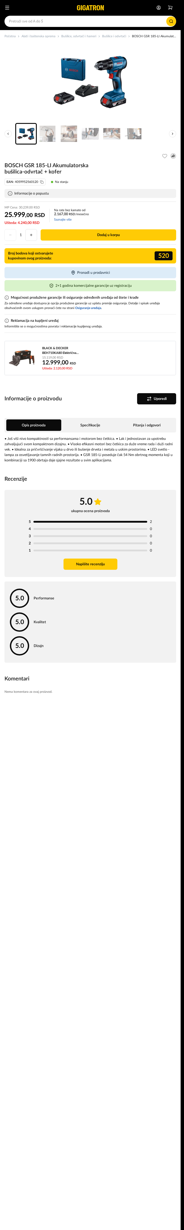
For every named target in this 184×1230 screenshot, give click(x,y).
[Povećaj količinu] (31, 235)
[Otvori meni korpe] (170, 7)
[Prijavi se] (159, 8)
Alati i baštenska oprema (38, 36)
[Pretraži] (171, 21)
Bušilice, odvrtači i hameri (78, 36)
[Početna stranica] (90, 7)
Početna (10, 36)
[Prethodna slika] (8, 133)
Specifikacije (90, 425)
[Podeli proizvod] (173, 156)
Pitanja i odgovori (147, 425)
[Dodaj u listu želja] (165, 156)
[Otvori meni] (7, 7)
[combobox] (90, 21)
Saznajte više (63, 219)
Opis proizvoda (34, 425)
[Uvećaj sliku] (90, 82)
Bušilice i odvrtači (114, 36)
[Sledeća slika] (172, 133)
